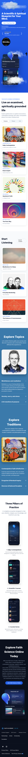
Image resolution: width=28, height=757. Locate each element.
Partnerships (4, 735)
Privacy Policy (5, 750)
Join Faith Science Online (14, 683)
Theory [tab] (13, 121)
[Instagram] (6, 746)
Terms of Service (6, 753)
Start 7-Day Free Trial (8, 23)
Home (4, 6)
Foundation (4, 739)
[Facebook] (3, 746)
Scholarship (17, 735)
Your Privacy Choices (17, 753)
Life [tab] (20, 121)
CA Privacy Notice (14, 750)
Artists (10, 735)
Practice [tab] (6, 121)
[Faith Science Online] (10, 3)
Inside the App (11, 6)
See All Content (20, 240)
